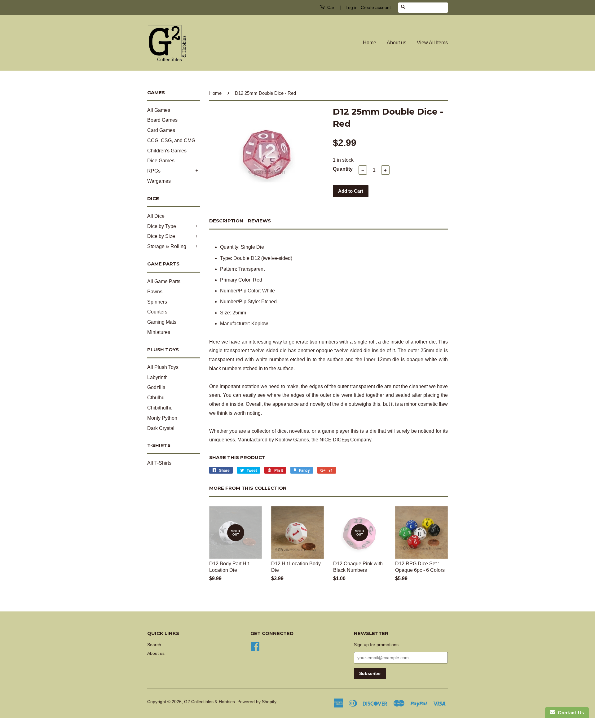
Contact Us (569, 712)
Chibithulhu (160, 407)
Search (154, 644)
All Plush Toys (162, 367)
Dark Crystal (160, 428)
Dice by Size (161, 236)
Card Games (161, 130)
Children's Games (167, 150)
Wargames (159, 181)
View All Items (432, 42)
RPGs (154, 170)
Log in (352, 7)
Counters (157, 311)
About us (396, 42)
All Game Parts (163, 281)
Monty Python (162, 418)
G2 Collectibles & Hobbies (209, 701)
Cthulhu (156, 397)
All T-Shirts (159, 463)
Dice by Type (161, 226)
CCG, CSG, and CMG (171, 140)
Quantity (343, 169)
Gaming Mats (161, 322)
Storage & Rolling (166, 246)
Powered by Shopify (256, 701)
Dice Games (160, 160)
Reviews (259, 221)
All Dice (156, 216)
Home (369, 42)
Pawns (154, 291)
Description (226, 221)
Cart (331, 7)
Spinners (157, 301)
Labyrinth (157, 377)
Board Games (162, 120)
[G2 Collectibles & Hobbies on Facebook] (255, 645)
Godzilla (156, 387)
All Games (158, 110)
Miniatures (158, 332)
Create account (376, 7)
